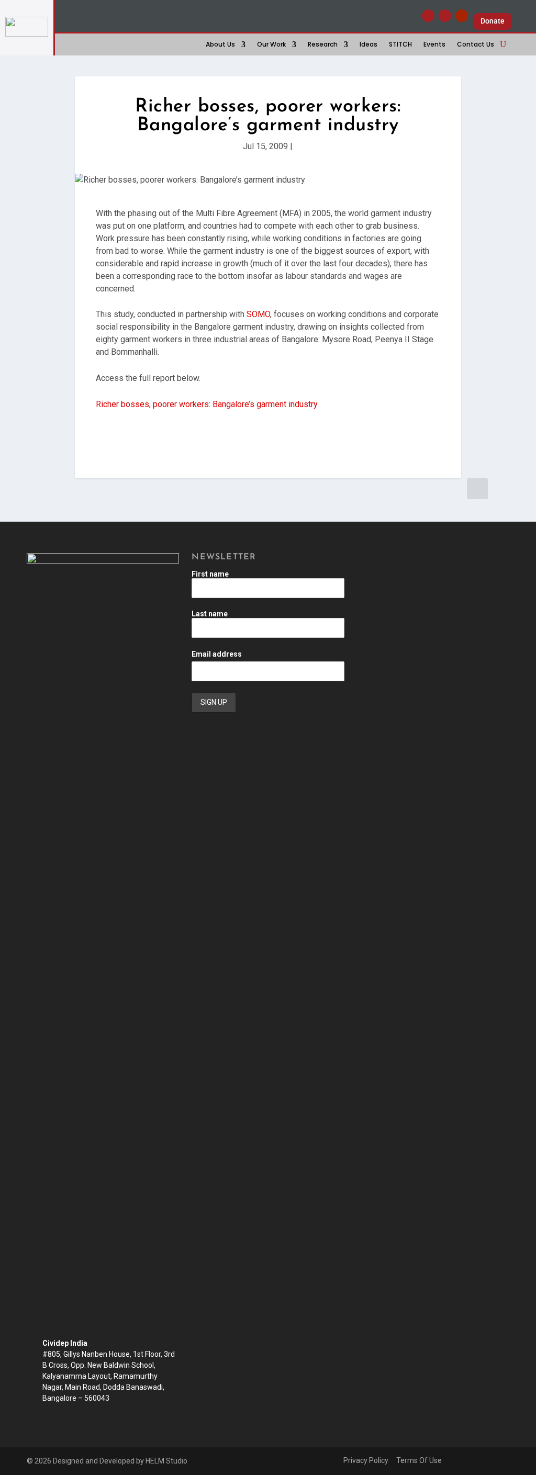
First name (210, 574)
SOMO (258, 314)
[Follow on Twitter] (445, 15)
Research (323, 45)
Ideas (368, 45)
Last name (210, 614)
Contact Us (475, 45)
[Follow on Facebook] (428, 15)
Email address (217, 654)
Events (434, 45)
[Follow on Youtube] (461, 15)
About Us (220, 45)
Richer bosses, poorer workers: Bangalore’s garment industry (207, 404)
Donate (493, 21)
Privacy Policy (365, 1460)
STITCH (400, 45)
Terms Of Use (419, 1460)
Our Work (271, 45)
